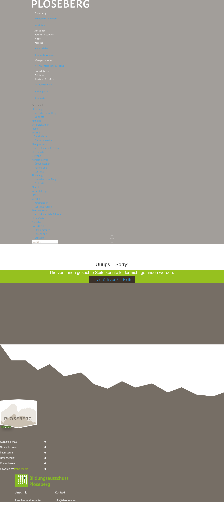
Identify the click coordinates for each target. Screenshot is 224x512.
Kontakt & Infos (44, 79)
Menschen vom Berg (46, 18)
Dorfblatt (40, 25)
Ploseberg (40, 13)
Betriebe (39, 75)
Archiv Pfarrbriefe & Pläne (49, 65)
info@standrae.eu (65, 500)
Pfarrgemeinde (43, 60)
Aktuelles (40, 30)
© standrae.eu (8, 463)
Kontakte (40, 98)
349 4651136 (67, 503)
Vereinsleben (42, 48)
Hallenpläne (41, 91)
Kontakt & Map (8, 441)
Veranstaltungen (44, 34)
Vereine (38, 42)
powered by (14, 469)
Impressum (6, 452)
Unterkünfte (41, 71)
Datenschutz (7, 458)
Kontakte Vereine (44, 55)
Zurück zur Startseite (114, 279)
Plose (37, 38)
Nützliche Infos (8, 447)
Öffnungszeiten (43, 84)
